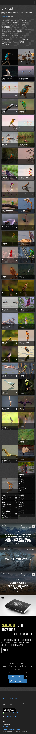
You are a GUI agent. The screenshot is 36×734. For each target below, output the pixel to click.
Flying (27, 27)
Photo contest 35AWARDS (10, 699)
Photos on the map (10, 716)
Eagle (10, 25)
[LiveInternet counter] (7, 700)
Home (3, 16)
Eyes (23, 25)
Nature (20, 31)
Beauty (24, 20)
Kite (15, 29)
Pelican (18, 33)
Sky (21, 37)
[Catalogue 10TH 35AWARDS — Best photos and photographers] (18, 605)
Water (15, 42)
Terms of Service (6, 704)
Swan (25, 39)
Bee (3, 22)
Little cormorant (25, 29)
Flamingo (15, 27)
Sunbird (19, 40)
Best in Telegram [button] (19, 681)
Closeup (24, 22)
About (4, 719)
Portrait (5, 35)
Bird (9, 22)
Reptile (12, 37)
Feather (6, 27)
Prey (24, 35)
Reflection (5, 37)
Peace (12, 33)
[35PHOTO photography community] (9, 2)
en (4, 726)
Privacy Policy (27, 703)
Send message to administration (11, 729)
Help (9, 719)
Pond (23, 33)
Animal (5, 20)
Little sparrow (8, 31)
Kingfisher (9, 29)
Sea (17, 37)
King (3, 29)
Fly (22, 27)
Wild (22, 42)
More (5, 650)
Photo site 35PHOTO (9, 697)
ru (7, 726)
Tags (6, 16)
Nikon (5, 33)
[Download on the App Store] (11, 710)
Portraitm (16, 35)
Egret (17, 25)
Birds (16, 22)
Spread (6, 39)
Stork (13, 40)
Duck (4, 25)
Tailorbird (6, 42)
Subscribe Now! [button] (16, 677)
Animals (15, 20)
